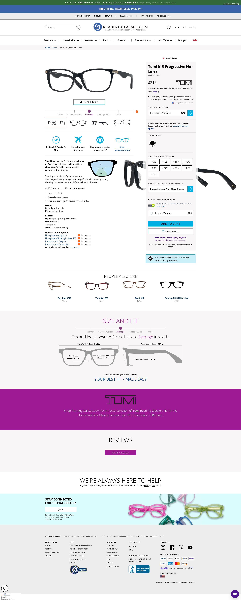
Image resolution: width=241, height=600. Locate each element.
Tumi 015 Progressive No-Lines (70, 48)
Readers (48, 40)
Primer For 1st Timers (79, 549)
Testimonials (112, 549)
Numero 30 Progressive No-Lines (150, 537)
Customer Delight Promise (81, 545)
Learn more (161, 206)
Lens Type (163, 40)
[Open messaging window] (235, 594)
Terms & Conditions (55, 517)
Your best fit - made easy (120, 379)
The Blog (97, 16)
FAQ (108, 559)
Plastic (54, 48)
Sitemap (73, 563)
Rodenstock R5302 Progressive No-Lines (81, 537)
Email (131, 550)
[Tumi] (183, 82)
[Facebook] (172, 550)
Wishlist (48, 556)
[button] (170, 113)
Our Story (111, 545)
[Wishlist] (168, 27)
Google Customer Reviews (184, 103)
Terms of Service (77, 556)
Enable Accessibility (231, 3)
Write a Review (154, 75)
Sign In (48, 545)
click (146, 485)
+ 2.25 (164, 168)
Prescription (69, 40)
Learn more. (75, 247)
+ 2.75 (187, 168)
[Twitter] (181, 550)
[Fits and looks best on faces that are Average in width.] (89, 115)
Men (105, 40)
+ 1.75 (187, 161)
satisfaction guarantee (166, 260)
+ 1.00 (153, 161)
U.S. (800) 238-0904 (163, 16)
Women (89, 40)
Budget (182, 40)
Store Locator (113, 556)
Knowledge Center (82, 16)
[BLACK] (152, 143)
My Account (180, 27)
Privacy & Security (77, 552)
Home (47, 48)
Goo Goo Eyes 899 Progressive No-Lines (117, 537)
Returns (108, 16)
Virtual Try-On (89, 101)
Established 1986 (126, 16)
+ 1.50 (176, 161)
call (153, 485)
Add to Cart (170, 223)
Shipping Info (112, 552)
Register (48, 549)
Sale (195, 40)
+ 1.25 (164, 161)
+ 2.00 (153, 168)
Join (60, 509)
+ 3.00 (153, 174)
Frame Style (141, 40)
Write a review (120, 452)
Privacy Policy (69, 515)
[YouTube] (190, 550)
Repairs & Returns (52, 552)
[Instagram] (163, 550)
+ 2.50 (176, 168)
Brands (121, 40)
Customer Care (147, 16)
